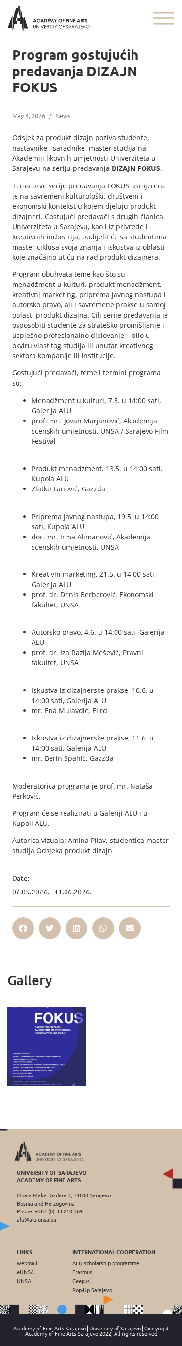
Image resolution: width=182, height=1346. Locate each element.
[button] (23, 928)
